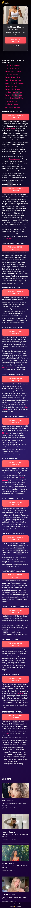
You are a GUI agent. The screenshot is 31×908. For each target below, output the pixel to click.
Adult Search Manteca (12, 65)
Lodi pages (8, 238)
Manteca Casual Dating (12, 77)
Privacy (15, 903)
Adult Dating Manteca (11, 68)
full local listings (10, 128)
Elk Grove (5, 433)
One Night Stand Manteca (13, 92)
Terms (10, 903)
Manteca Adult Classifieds (13, 95)
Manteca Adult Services (12, 89)
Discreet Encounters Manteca (14, 98)
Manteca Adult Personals (12, 71)
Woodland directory (8, 367)
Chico (7, 733)
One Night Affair (14, 159)
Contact (20, 903)
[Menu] (28, 2)
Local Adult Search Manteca (14, 83)
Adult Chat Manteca (11, 74)
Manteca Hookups (10, 86)
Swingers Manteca (10, 101)
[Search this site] (25, 2)
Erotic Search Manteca (12, 107)
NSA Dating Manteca (11, 104)
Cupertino (20, 693)
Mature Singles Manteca (12, 80)
